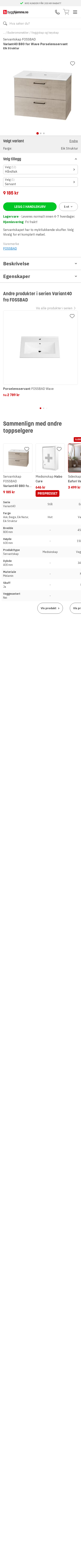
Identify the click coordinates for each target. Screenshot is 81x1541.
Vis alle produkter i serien (54, 308)
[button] (40, 144)
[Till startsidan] (15, 12)
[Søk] (5, 23)
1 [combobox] (66, 206)
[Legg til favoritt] (72, 63)
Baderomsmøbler (18, 32)
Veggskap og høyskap (45, 32)
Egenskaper (16, 276)
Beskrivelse (16, 263)
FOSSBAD (10, 248)
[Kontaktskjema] (57, 12)
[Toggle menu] (75, 12)
